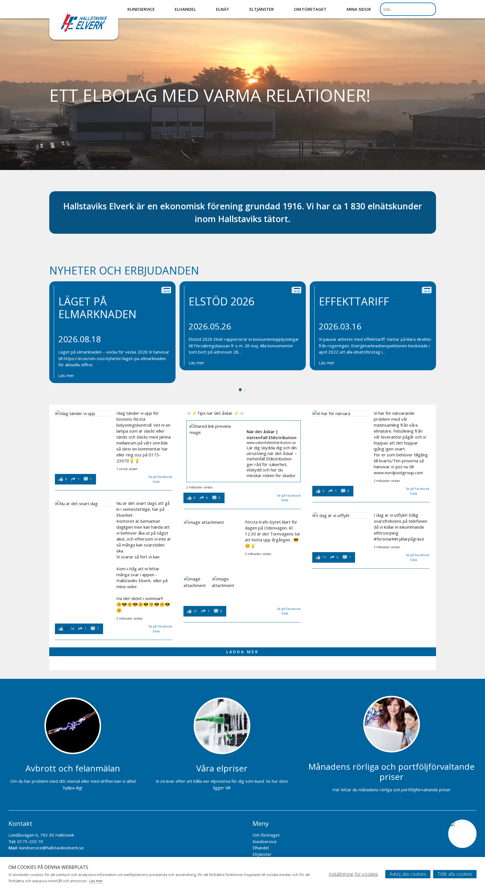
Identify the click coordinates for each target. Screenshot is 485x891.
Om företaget (310, 9)
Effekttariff (354, 301)
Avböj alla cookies (408, 874)
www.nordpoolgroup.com (398, 472)
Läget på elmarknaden (97, 307)
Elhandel (185, 9)
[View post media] (83, 413)
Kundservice (141, 9)
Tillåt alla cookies (454, 874)
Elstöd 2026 (221, 301)
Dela (156, 481)
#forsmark (384, 539)
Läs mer (66, 375)
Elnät (222, 9)
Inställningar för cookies (353, 874)
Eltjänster (261, 9)
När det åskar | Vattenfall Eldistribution (271, 434)
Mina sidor (359, 9)
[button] (240, 389)
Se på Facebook (160, 477)
